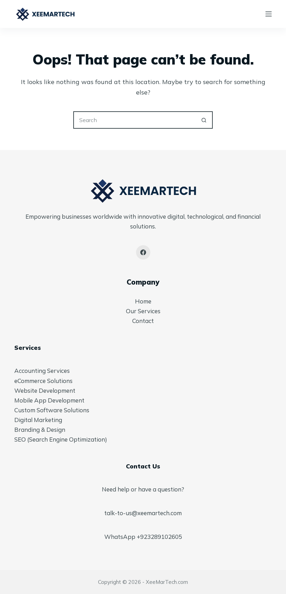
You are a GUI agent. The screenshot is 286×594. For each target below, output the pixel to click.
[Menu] (268, 14)
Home (143, 301)
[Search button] (204, 120)
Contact (143, 320)
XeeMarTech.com (167, 582)
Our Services (143, 311)
